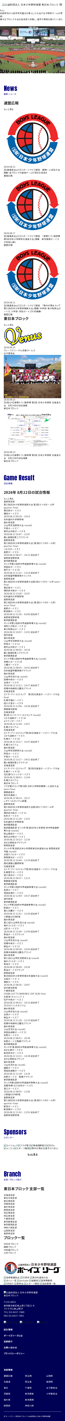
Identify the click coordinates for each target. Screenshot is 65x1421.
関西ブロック (10, 1246)
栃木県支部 (9, 1206)
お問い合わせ (10, 1347)
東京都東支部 (10, 1221)
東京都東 (29, 1393)
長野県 (49, 1381)
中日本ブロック (11, 1243)
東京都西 (29, 1399)
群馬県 (7, 1405)
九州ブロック (10, 1252)
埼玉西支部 (9, 1212)
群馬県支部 (9, 1209)
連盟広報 (8, 1375)
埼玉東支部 (9, 1215)
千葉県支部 (9, 1218)
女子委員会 (51, 1387)
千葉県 (28, 1387)
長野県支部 (9, 1233)
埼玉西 (28, 1375)
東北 (6, 1387)
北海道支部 (9, 1194)
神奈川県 (29, 1405)
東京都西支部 (10, 1224)
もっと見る (9, 109)
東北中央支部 (10, 1197)
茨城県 (7, 1393)
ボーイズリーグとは (13, 1335)
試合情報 (8, 1329)
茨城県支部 (9, 1203)
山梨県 (49, 1375)
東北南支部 (9, 1200)
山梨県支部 (9, 1230)
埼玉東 (28, 1381)
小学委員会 (51, 1393)
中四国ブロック (11, 1249)
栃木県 (7, 1399)
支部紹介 (8, 1341)
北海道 (7, 1381)
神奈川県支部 (10, 1227)
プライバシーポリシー (14, 1353)
